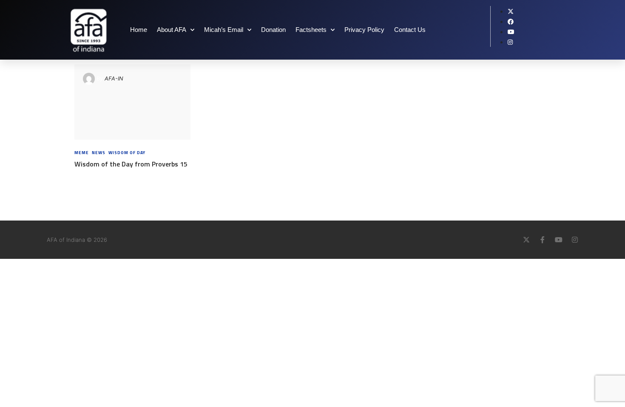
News (98, 152)
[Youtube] (558, 239)
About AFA (171, 29)
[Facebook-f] (542, 239)
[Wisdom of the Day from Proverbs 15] (132, 102)
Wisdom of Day (126, 152)
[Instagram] (574, 239)
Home (138, 29)
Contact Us (410, 29)
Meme (81, 152)
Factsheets (311, 29)
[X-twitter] (526, 239)
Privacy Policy (364, 29)
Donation (273, 29)
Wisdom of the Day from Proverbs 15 (131, 164)
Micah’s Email (223, 29)
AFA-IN (114, 78)
